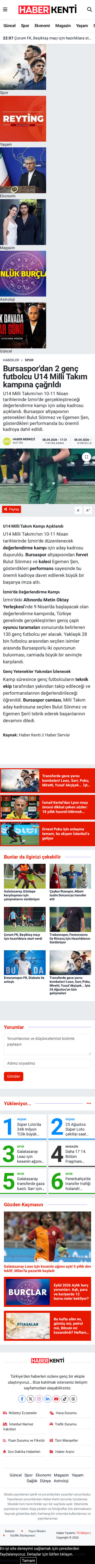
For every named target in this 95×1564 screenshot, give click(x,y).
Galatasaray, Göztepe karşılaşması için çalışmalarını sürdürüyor (22, 895)
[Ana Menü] (5, 9)
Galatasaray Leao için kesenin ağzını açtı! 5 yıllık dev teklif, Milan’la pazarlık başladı (30, 1156)
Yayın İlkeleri (37, 1531)
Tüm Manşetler (66, 1440)
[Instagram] (39, 1399)
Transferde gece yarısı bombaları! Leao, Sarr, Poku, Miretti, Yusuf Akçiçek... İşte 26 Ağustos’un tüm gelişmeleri (70, 985)
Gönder (13, 1076)
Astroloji (61, 1481)
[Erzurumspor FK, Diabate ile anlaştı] (25, 962)
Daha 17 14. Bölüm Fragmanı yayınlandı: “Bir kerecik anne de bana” (79, 1156)
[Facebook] (22, 1399)
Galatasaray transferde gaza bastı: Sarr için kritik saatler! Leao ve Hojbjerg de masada (31, 1183)
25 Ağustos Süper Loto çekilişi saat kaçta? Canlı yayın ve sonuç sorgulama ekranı (78, 1129)
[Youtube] (56, 1399)
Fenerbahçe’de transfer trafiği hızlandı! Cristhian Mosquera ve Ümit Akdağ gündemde (78, 1183)
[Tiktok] (64, 1399)
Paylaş (14, 509)
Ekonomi (42, 25)
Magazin (63, 25)
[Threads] (73, 1399)
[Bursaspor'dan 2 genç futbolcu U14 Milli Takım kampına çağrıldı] (47, 476)
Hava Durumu (66, 1413)
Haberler (11, 360)
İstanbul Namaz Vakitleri (18, 1426)
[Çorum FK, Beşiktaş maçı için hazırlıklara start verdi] (25, 919)
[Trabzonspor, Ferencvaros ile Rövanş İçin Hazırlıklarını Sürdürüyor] (70, 919)
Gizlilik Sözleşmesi (22, 1535)
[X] (30, 1399)
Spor (25, 25)
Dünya (45, 1481)
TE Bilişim (82, 1533)
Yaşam (82, 25)
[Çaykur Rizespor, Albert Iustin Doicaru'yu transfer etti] (70, 876)
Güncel (9, 25)
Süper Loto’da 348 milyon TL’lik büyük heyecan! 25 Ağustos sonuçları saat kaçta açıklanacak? (29, 1129)
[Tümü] (89, 1103)
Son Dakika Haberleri (24, 1452)
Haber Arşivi (64, 1452)
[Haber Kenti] (47, 9)
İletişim (10, 1531)
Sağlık (32, 1481)
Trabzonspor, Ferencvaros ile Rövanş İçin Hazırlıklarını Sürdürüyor (70, 938)
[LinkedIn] (47, 1399)
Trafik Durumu (66, 1424)
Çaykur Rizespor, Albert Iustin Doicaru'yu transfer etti (68, 895)
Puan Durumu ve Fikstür (26, 1440)
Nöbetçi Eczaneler (23, 1413)
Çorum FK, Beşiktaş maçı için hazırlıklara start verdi (47, 38)
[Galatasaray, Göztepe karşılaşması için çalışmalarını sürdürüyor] (25, 876)
